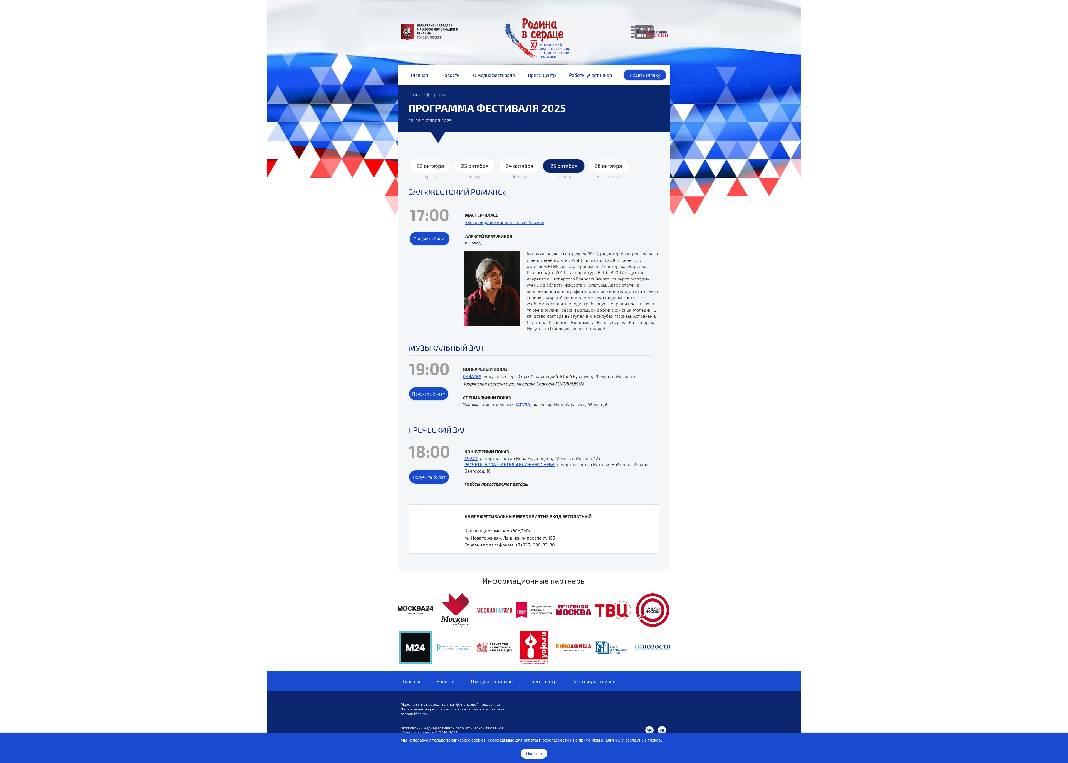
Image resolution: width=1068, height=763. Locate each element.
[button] (429, 239)
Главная (415, 94)
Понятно (534, 753)
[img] (415, 610)
